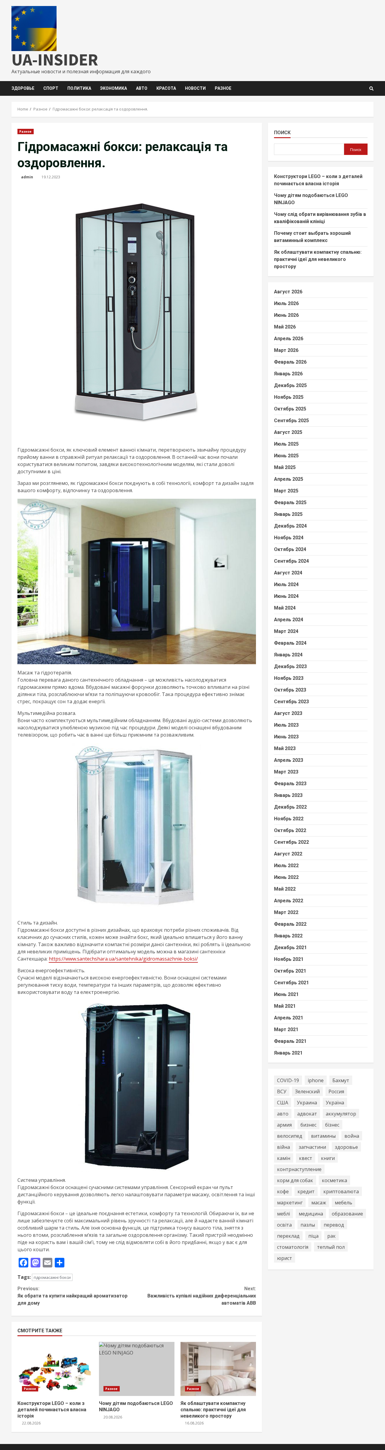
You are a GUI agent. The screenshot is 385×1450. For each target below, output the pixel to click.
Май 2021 (285, 1006)
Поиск (282, 132)
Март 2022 (286, 912)
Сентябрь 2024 (291, 561)
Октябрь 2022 (290, 830)
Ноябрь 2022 (288, 819)
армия (284, 1124)
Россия (336, 1091)
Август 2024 (288, 573)
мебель (343, 1202)
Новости (195, 88)
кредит (306, 1191)
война (351, 1135)
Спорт (50, 88)
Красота (166, 88)
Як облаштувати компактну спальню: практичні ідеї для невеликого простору (218, 1369)
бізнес (332, 1124)
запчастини (312, 1146)
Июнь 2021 (286, 994)
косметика (334, 1180)
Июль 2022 (286, 865)
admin (27, 177)
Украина (307, 1102)
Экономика (113, 88)
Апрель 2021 (288, 1018)
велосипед (289, 1135)
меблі (283, 1213)
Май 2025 (285, 467)
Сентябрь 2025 (291, 420)
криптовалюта (341, 1191)
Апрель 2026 (288, 338)
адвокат (307, 1113)
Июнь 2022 (286, 877)
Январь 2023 (288, 795)
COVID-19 (288, 1080)
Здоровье (22, 88)
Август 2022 (288, 854)
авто (282, 1113)
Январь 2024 (288, 655)
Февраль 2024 (290, 643)
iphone (316, 1080)
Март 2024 (286, 631)
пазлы (307, 1224)
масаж (318, 1202)
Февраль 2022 (290, 924)
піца (313, 1235)
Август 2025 (288, 432)
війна (283, 1146)
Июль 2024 (286, 584)
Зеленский (307, 1091)
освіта (284, 1224)
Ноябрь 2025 (288, 397)
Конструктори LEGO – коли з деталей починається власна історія (55, 1369)
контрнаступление (299, 1169)
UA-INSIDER (54, 59)
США (282, 1102)
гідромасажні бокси (52, 1277)
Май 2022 (285, 889)
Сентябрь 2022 (291, 842)
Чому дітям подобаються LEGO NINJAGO (136, 1369)
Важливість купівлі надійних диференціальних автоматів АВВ (201, 1296)
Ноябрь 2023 (288, 678)
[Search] (371, 88)
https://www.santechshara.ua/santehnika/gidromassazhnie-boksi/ (123, 958)
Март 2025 (286, 491)
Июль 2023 (286, 725)
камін (283, 1158)
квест (305, 1158)
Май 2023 (285, 748)
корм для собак (295, 1180)
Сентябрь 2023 (291, 701)
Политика (79, 88)
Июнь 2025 (286, 456)
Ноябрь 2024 (288, 537)
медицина (311, 1213)
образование (347, 1213)
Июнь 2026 (286, 315)
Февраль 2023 (290, 783)
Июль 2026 (286, 303)
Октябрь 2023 (290, 690)
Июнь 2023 (286, 737)
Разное (223, 88)
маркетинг (290, 1202)
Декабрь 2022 (290, 807)
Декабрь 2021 (290, 947)
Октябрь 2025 (290, 409)
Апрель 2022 (288, 901)
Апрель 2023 (288, 760)
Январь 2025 (288, 514)
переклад (288, 1235)
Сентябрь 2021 (291, 982)
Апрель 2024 (288, 619)
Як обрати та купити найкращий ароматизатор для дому (72, 1296)
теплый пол (331, 1246)
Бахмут (340, 1080)
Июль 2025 (286, 444)
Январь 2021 (288, 1053)
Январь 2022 (288, 936)
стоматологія (292, 1246)
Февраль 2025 (290, 502)
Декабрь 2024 (290, 526)
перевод (334, 1224)
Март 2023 (286, 772)
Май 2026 (285, 327)
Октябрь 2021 (290, 971)
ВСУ (281, 1091)
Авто (141, 88)
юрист (284, 1258)
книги (328, 1158)
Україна (335, 1102)
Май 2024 (285, 608)
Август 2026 (288, 292)
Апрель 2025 (288, 479)
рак (331, 1235)
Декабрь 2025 (290, 385)
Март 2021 (286, 1029)
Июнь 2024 (286, 596)
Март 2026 (286, 350)
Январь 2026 (288, 374)
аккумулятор (341, 1113)
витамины (323, 1135)
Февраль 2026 (290, 362)
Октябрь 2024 (290, 549)
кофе (283, 1191)
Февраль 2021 (290, 1041)
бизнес (308, 1124)
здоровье (346, 1146)
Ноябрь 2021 (288, 959)
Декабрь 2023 (290, 666)
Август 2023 (288, 713)
